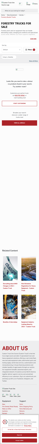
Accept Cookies (19, 440)
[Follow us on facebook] (3, 395)
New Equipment (12, 15)
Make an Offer (6, 409)
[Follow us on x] (7, 395)
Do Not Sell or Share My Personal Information (19, 429)
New (3, 404)
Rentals (4, 413)
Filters (31, 50)
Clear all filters (33, 61)
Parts (21, 404)
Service (22, 413)
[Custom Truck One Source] (7, 4)
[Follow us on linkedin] (11, 395)
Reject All (19, 435)
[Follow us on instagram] (15, 395)
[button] (9, 57)
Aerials (21, 15)
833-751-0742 (20, 95)
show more (33, 39)
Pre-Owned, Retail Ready (10, 407)
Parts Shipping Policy (26, 407)
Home (3, 15)
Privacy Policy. (28, 426)
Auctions (5, 411)
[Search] (2, 11)
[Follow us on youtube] (18, 395)
